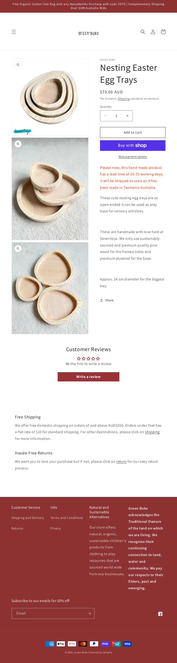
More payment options (133, 156)
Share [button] (109, 300)
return (121, 461)
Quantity (106, 107)
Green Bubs (81, 652)
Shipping (124, 98)
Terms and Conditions (66, 518)
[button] (14, 32)
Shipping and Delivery (28, 518)
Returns (17, 528)
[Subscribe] (89, 613)
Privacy (55, 528)
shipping (152, 431)
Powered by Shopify (100, 652)
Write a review (88, 376)
